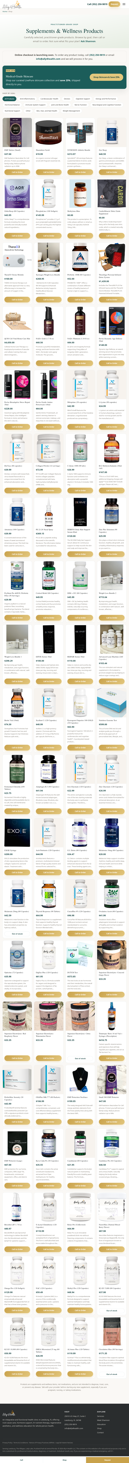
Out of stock (17, 934)
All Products (9, 99)
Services (100, 1416)
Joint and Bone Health (60, 105)
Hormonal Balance (12, 105)
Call (21, 1460)
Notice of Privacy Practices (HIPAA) (41, 1443)
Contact (100, 1432)
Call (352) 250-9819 (97, 4)
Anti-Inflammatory (27, 99)
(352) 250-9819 (97, 54)
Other (28, 111)
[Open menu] (123, 4)
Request (114, 4)
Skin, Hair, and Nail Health (46, 111)
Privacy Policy (7, 1443)
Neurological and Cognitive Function (106, 105)
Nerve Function (81, 105)
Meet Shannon (103, 1420)
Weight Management (71, 111)
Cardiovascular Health (49, 99)
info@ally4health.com (48, 58)
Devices (67, 99)
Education (101, 1424)
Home (5, 11)
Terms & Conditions (20, 1443)
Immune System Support (35, 105)
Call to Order (17, 172)
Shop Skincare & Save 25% (106, 77)
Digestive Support (83, 99)
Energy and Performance (106, 99)
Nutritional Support (12, 111)
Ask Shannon (88, 41)
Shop (99, 1428)
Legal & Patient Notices (64, 1443)
